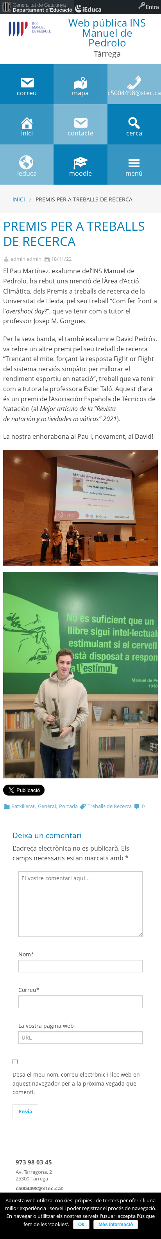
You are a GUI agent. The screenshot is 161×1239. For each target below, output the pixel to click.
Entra (152, 7)
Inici (19, 199)
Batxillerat (23, 806)
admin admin (26, 259)
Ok (81, 1224)
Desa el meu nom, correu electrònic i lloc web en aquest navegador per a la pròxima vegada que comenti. (76, 1083)
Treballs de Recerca (110, 806)
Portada (68, 806)
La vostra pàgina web (46, 1025)
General (47, 806)
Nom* (26, 954)
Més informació (115, 1224)
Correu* (28, 989)
